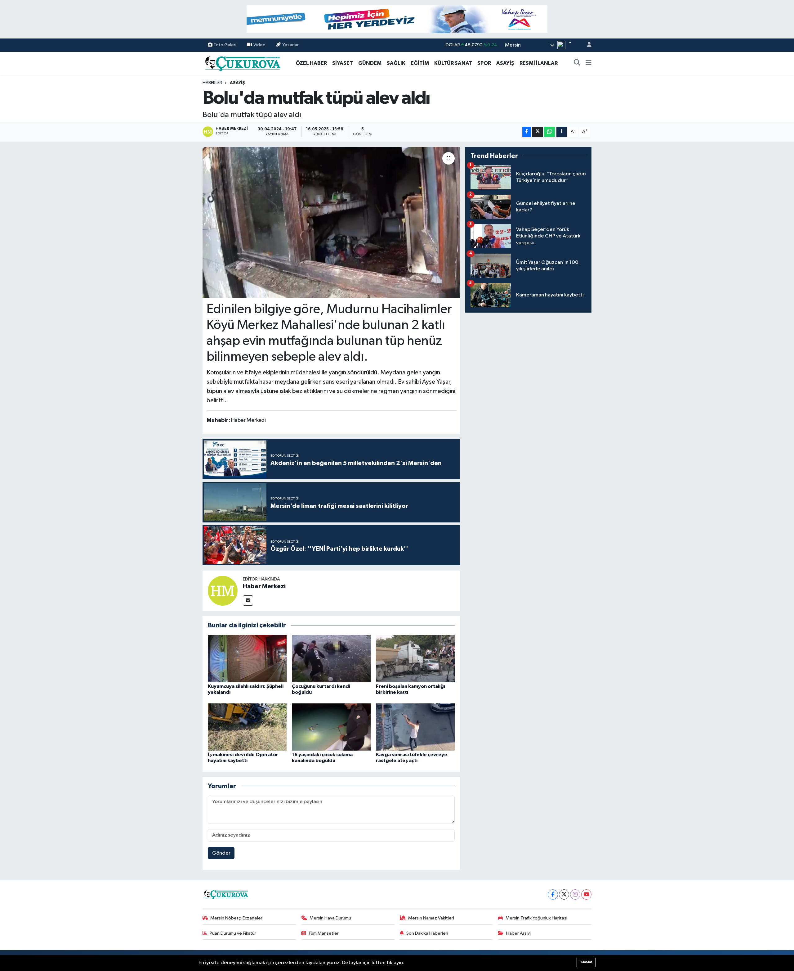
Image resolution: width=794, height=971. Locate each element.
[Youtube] (586, 894)
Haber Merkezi (264, 586)
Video (259, 45)
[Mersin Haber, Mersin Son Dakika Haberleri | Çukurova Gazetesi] (242, 63)
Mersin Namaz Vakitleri (431, 918)
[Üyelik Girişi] (586, 45)
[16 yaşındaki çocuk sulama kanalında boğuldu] (331, 726)
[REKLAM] (397, 19)
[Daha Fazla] (561, 132)
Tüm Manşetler (323, 933)
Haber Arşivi (518, 933)
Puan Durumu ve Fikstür (233, 933)
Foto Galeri (225, 45)
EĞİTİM (420, 63)
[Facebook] (553, 894)
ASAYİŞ (505, 63)
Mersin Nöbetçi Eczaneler (236, 918)
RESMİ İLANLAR (539, 63)
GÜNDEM (369, 63)
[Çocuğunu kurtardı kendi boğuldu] (331, 658)
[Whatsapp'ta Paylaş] (549, 132)
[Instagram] (575, 894)
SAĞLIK (396, 63)
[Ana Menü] (588, 63)
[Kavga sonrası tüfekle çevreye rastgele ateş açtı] (415, 726)
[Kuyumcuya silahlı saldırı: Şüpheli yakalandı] (247, 658)
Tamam (586, 962)
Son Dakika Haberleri (427, 933)
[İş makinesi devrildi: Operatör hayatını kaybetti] (247, 726)
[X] (564, 894)
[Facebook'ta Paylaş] (526, 132)
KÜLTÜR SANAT (453, 63)
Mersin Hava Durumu (330, 918)
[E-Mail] (248, 600)
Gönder (221, 853)
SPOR (484, 63)
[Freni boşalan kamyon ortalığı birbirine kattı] (415, 658)
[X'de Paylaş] (537, 132)
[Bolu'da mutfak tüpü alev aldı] (331, 222)
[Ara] (577, 63)
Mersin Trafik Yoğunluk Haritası (536, 918)
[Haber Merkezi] (223, 590)
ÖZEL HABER (311, 63)
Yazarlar (290, 45)
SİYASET (342, 63)
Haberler (212, 83)
